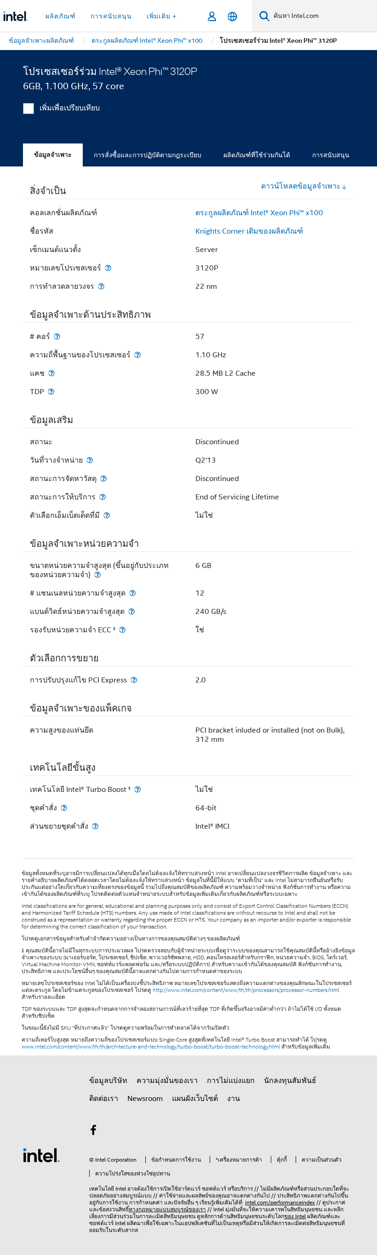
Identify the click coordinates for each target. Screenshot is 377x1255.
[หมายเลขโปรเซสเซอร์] (108, 268)
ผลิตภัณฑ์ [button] (61, 16)
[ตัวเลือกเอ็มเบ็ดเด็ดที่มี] (107, 515)
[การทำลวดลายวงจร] (101, 286)
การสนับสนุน (330, 155)
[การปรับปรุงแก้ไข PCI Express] (134, 680)
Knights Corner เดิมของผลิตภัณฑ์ (249, 231)
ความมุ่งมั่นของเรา (167, 1080)
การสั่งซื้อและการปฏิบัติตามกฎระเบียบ (147, 155)
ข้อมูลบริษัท (108, 1080)
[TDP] (51, 391)
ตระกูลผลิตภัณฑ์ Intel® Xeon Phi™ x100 (259, 213)
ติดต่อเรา (103, 1098)
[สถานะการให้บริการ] (102, 497)
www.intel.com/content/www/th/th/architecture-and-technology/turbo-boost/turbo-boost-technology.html (151, 1046)
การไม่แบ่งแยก (231, 1080)
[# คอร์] (57, 336)
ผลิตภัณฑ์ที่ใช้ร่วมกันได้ (256, 155)
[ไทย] (232, 16)
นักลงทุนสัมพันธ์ (290, 1080)
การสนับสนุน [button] (111, 16)
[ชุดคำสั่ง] (64, 808)
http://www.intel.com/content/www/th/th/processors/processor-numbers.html (246, 990)
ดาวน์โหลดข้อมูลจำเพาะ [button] (301, 186)
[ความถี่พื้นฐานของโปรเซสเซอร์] (137, 355)
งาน (233, 1098)
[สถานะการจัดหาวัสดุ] (103, 478)
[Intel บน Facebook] (93, 1131)
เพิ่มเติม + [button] (162, 16)
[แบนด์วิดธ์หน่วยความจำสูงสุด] (131, 611)
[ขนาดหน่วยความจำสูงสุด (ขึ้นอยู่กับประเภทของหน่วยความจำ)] (97, 575)
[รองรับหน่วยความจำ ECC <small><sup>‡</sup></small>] (122, 630)
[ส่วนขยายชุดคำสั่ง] (95, 826)
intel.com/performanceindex (280, 1202)
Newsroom (145, 1098)
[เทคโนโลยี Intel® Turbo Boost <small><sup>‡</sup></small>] (137, 789)
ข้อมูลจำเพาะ (53, 154)
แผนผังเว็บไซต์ (195, 1098)
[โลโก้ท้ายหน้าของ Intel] (41, 1154)
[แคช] (51, 373)
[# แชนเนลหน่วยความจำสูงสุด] (132, 593)
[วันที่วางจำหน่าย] (90, 460)
